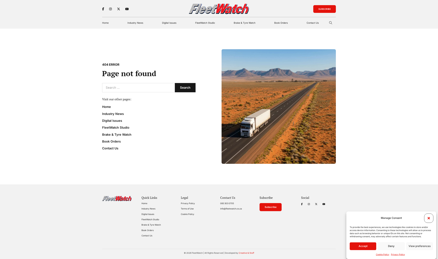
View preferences (420, 246)
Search (185, 87)
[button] (429, 218)
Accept (363, 246)
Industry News (135, 22)
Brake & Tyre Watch (244, 22)
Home (105, 22)
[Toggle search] (331, 22)
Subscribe (324, 9)
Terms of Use (187, 208)
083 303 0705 (227, 203)
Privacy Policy (398, 254)
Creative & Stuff (246, 253)
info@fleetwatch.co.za (231, 208)
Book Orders (281, 22)
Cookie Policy (382, 254)
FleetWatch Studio (205, 22)
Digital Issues (169, 22)
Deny (391, 246)
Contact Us (313, 22)
